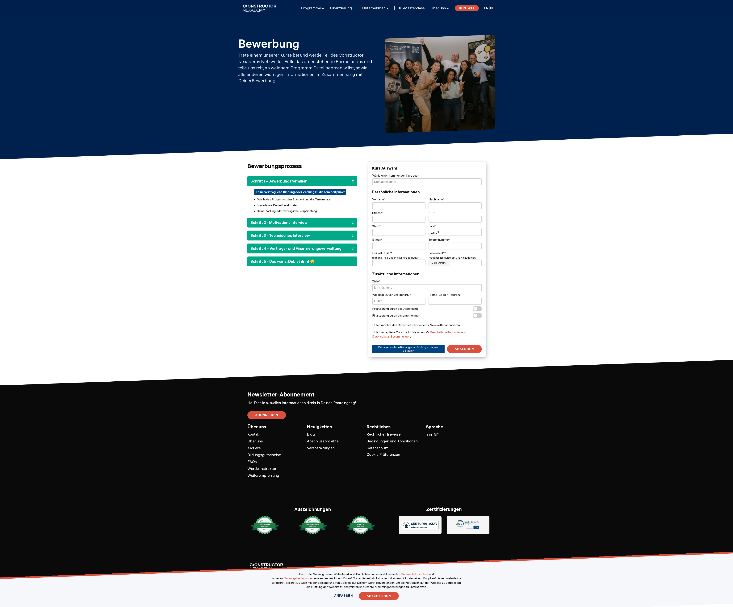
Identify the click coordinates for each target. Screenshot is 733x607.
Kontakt (467, 8)
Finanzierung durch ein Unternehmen (396, 315)
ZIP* (432, 213)
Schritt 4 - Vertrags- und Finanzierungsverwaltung (295, 248)
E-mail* (377, 239)
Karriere (254, 447)
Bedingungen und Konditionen (392, 441)
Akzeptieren (379, 595)
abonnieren (266, 415)
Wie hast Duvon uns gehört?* (391, 295)
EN (486, 8)
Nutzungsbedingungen (298, 578)
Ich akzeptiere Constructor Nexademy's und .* (419, 334)
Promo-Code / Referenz (445, 295)
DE (492, 8)
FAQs (252, 461)
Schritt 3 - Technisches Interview (280, 235)
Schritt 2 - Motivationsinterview (279, 222)
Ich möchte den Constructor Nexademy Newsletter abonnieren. (418, 325)
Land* (432, 226)
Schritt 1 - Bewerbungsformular (278, 181)
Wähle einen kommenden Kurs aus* (395, 175)
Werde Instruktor (261, 468)
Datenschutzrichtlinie (414, 574)
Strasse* (378, 213)
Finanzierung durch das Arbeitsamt (395, 308)
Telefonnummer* (439, 239)
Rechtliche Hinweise (383, 434)
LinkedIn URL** (382, 253)
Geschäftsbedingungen (445, 332)
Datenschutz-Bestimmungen (391, 336)
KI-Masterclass (412, 8)
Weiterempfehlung (263, 475)
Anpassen (343, 595)
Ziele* (376, 281)
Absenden (464, 349)
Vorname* (378, 199)
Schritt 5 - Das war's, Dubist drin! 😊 (282, 261)
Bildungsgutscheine (264, 454)
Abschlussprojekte (323, 441)
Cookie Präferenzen (383, 454)
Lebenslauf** (437, 253)
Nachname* (436, 199)
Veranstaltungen (321, 447)
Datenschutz (377, 447)
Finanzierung (341, 8)
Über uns (255, 441)
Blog (311, 434)
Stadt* (376, 226)
